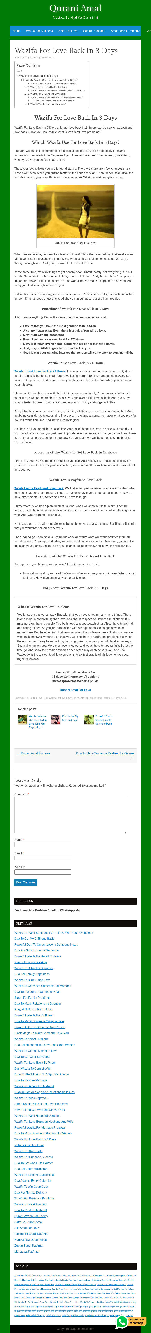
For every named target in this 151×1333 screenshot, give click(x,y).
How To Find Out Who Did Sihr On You (39, 1109)
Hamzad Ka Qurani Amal (30, 1239)
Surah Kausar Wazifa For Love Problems (41, 1104)
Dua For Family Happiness (32, 974)
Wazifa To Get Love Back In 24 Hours (48, 87)
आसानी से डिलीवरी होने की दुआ (117, 1302)
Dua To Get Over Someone (32, 1056)
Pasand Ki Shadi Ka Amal (31, 1233)
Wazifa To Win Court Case (31, 1186)
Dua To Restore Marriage (30, 1080)
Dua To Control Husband (30, 1210)
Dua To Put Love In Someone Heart (37, 991)
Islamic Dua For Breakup (30, 962)
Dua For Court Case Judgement (57, 1276)
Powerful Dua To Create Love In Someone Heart (104, 719)
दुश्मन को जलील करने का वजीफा (78, 1311)
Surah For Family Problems (32, 997)
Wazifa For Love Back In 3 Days (38, 75)
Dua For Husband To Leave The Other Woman (44, 1044)
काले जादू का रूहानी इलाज (59, 1307)
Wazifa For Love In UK (115, 698)
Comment (21, 794)
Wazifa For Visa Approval (30, 1098)
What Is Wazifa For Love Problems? (48, 104)
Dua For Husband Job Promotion (29, 1280)
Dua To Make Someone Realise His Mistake (43, 1133)
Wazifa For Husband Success (33, 1157)
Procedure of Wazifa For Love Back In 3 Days (55, 83)
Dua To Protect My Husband (64, 1289)
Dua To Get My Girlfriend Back (70, 718)
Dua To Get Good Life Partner (33, 1163)
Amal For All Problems (125, 30)
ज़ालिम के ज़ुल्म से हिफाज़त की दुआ (74, 1315)
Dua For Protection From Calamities (85, 1280)
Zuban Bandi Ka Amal (28, 1245)
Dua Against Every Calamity (32, 1180)
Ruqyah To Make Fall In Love (33, 1009)
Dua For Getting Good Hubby (85, 1276)
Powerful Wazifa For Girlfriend (33, 1015)
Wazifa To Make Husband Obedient (37, 1115)
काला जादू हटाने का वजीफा (40, 1307)
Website (19, 867)
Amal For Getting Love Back (34, 698)
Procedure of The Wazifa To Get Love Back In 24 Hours (60, 90)
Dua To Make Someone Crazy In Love (39, 1021)
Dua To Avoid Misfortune (66, 1284)
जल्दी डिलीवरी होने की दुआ (78, 1307)
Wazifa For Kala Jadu (28, 1151)
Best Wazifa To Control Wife (32, 1068)
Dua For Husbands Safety (56, 1280)
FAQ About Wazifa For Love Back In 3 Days (54, 101)
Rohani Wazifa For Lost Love (66, 1293)
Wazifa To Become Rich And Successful (91, 1298)
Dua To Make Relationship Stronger (37, 1003)
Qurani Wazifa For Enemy (31, 1216)
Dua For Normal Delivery (30, 1192)
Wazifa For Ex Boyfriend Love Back (47, 94)
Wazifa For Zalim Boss (62, 1298)
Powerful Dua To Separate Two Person (39, 1027)
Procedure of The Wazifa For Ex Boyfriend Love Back (59, 97)
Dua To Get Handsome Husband (111, 1284)
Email (19, 853)
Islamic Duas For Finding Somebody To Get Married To (102, 1289)
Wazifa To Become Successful (34, 1174)
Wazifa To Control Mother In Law (35, 1050)
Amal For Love (68, 30)
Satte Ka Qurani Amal (28, 1222)
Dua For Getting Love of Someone (36, 950)
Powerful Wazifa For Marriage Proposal (40, 1127)
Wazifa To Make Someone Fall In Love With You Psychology (38, 721)
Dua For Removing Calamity (114, 1280)
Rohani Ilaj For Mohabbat (41, 1293)
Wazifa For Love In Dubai (90, 698)
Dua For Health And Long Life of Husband (117, 1276)
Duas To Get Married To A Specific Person (41, 1074)
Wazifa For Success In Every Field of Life (32, 1298)
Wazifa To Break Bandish (30, 1204)
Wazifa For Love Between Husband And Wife (43, 1121)
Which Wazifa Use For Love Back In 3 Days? (52, 80)
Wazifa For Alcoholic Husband (34, 1086)
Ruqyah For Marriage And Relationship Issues (44, 1092)
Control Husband (94, 30)
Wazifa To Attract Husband (31, 1039)
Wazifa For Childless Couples (33, 968)
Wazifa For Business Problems (34, 1198)
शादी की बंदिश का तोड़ (53, 1315)
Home (16, 30)
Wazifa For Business (39, 30)
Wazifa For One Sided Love (32, 980)
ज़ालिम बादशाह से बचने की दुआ (98, 1315)
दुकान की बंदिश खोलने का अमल (31, 1311)
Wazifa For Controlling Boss (123, 1293)
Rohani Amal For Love (75, 689)
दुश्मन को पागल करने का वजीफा (102, 1311)
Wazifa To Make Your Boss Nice (64, 1302)
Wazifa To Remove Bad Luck (93, 1302)
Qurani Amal (75, 8)
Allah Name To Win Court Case (28, 1276)
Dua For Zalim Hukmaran (31, 1168)
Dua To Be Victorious (86, 1284)
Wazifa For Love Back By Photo (35, 1062)
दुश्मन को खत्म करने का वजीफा (55, 1311)
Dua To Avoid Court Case (42, 1284)
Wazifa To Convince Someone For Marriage (42, 985)
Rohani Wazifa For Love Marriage (95, 1293)
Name (19, 839)
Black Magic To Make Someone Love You (41, 1033)
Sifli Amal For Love (26, 1227)
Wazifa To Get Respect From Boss (34, 1302)
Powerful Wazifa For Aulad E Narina (37, 956)
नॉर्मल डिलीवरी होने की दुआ (35, 1315)
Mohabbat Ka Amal (26, 1251)
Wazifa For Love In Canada (62, 698)
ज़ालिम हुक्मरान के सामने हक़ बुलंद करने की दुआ (106, 1307)
